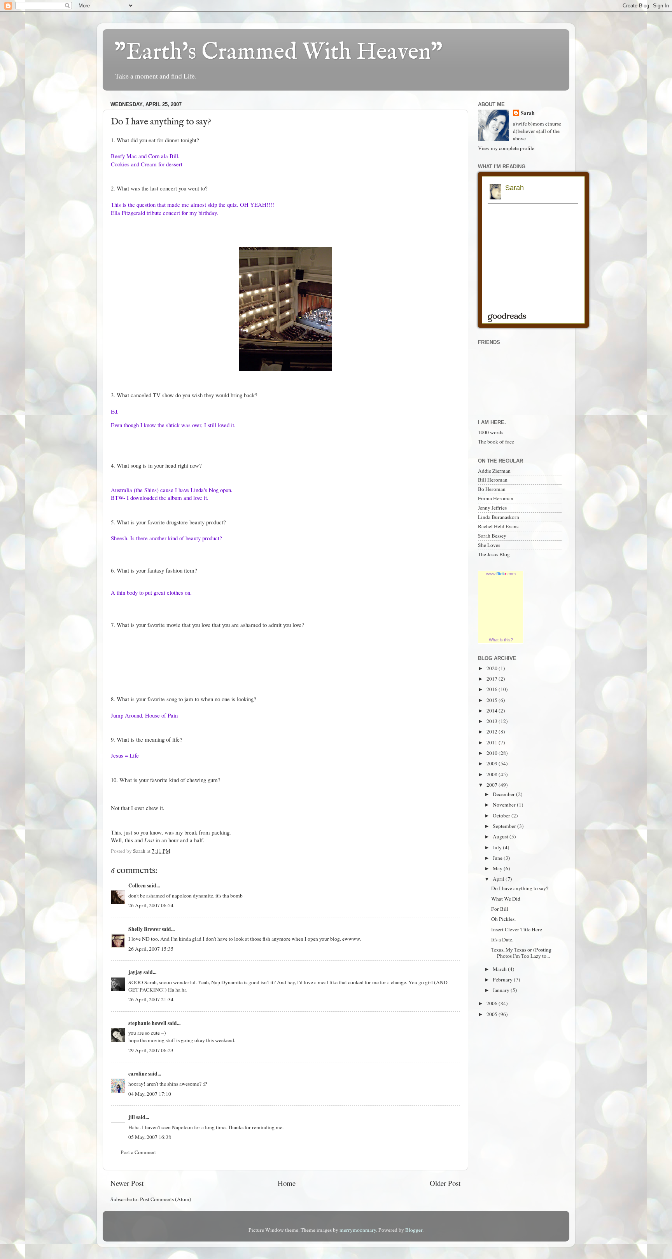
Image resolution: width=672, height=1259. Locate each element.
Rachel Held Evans (498, 526)
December (504, 794)
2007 (492, 784)
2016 (492, 689)
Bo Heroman (492, 488)
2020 (492, 668)
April (499, 878)
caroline (137, 1073)
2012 (492, 731)
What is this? (501, 639)
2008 (492, 774)
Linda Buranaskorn (498, 516)
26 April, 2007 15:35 (150, 948)
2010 (492, 752)
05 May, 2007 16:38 (149, 1136)
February (503, 979)
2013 (492, 721)
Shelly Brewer (144, 929)
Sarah (528, 113)
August (501, 836)
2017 (492, 678)
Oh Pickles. (503, 918)
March (500, 969)
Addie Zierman (494, 470)
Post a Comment (138, 1152)
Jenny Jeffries (492, 507)
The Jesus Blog (494, 554)
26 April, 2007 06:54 (150, 905)
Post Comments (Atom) (165, 1199)
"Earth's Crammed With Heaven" (278, 52)
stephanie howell (147, 1023)
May (498, 868)
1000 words (490, 432)
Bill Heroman (493, 479)
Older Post (445, 1183)
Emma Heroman (495, 498)
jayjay (135, 972)
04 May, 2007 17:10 (149, 1093)
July (498, 847)
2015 (492, 700)
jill (131, 1117)
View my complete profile (506, 148)
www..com (501, 573)
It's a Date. (502, 939)
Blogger (413, 1229)
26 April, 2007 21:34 (150, 999)
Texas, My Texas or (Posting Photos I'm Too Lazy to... (521, 952)
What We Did (505, 898)
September (505, 825)
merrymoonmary (358, 1229)
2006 (492, 1003)
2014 (492, 710)
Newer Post (127, 1183)
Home (287, 1183)
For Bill (499, 908)
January (502, 990)
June (498, 857)
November (505, 804)
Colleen (137, 885)
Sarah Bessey (492, 535)
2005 (492, 1014)
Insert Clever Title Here (516, 929)
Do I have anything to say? (519, 888)
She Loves (489, 544)
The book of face (496, 441)
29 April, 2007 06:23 (150, 1050)
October (502, 815)
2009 (492, 763)
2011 (492, 742)
